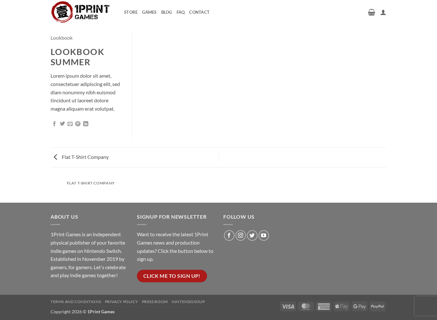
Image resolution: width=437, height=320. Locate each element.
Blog (166, 12)
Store (131, 12)
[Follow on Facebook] (229, 235)
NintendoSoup (188, 301)
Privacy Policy (121, 301)
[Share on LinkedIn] (85, 124)
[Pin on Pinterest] (77, 124)
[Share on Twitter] (62, 124)
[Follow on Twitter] (252, 235)
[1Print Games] (83, 12)
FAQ (181, 12)
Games (149, 12)
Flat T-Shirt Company (85, 157)
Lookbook (62, 38)
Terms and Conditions (76, 301)
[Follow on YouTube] (263, 235)
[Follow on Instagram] (240, 235)
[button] (371, 12)
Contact (199, 12)
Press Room (155, 301)
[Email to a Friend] (70, 124)
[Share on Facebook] (54, 124)
